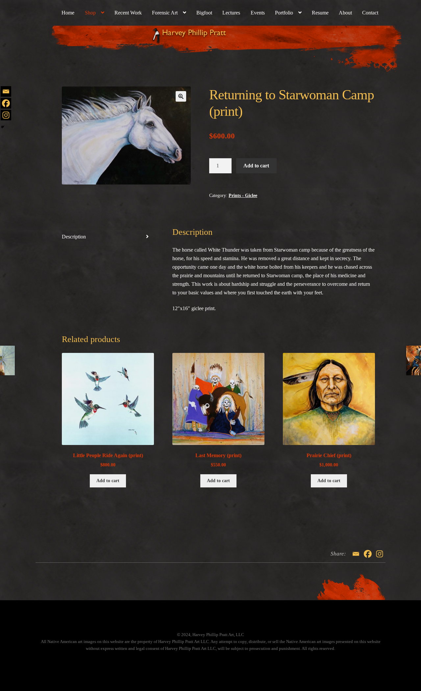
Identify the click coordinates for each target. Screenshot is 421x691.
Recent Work (128, 12)
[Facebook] (6, 103)
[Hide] (2, 127)
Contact (370, 12)
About (345, 12)
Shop (90, 12)
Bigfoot (204, 12)
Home (68, 12)
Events (258, 12)
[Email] (6, 91)
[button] (181, 96)
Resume (320, 12)
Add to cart (256, 165)
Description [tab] (74, 236)
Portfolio (284, 12)
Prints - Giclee (243, 195)
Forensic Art (165, 12)
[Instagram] (6, 115)
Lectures (231, 12)
